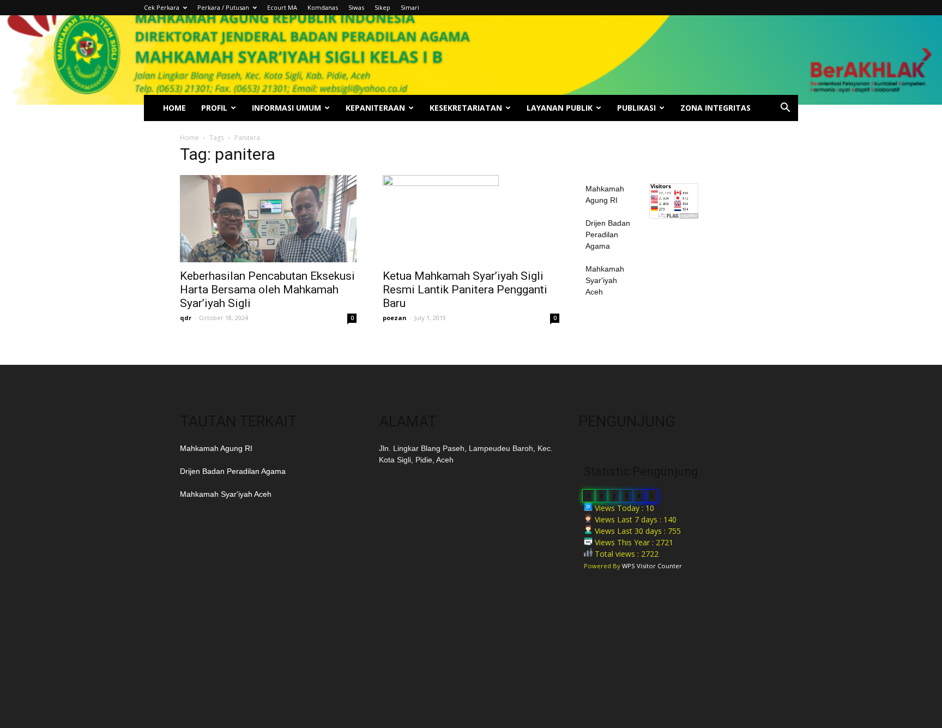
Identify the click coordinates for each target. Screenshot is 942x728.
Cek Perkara (161, 7)
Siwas (356, 7)
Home (189, 137)
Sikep (382, 7)
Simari (410, 7)
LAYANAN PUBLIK (560, 108)
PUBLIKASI (636, 108)
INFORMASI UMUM (286, 108)
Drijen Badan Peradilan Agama (607, 234)
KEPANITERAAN (375, 108)
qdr (185, 318)
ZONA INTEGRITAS (715, 108)
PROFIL (214, 108)
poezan (395, 318)
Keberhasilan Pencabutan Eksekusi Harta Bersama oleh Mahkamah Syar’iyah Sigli (267, 289)
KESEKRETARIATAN (466, 108)
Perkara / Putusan (223, 7)
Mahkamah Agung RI (216, 448)
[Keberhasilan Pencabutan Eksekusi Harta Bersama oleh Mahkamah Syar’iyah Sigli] (268, 218)
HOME (174, 108)
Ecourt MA (282, 7)
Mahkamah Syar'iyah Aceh (604, 280)
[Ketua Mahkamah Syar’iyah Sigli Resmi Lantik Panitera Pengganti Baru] (471, 218)
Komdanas (322, 7)
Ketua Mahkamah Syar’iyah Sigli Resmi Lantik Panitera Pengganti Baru (465, 289)
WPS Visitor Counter (652, 566)
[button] (785, 109)
